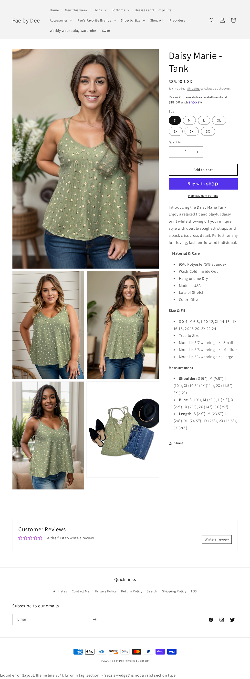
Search (152, 591)
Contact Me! (81, 591)
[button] (100, 10)
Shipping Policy (174, 591)
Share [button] (178, 443)
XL (219, 120)
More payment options (203, 195)
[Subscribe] (94, 619)
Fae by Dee (117, 660)
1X (175, 131)
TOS (194, 591)
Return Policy (131, 591)
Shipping (193, 88)
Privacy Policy (105, 591)
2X (192, 131)
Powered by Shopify (137, 660)
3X (208, 131)
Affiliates (60, 591)
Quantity (175, 142)
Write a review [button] (217, 539)
